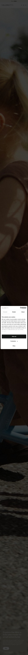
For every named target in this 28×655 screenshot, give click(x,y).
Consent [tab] (5, 311)
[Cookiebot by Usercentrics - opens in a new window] (20, 308)
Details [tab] (14, 311)
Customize (13, 341)
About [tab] (23, 311)
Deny (14, 345)
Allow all (14, 336)
